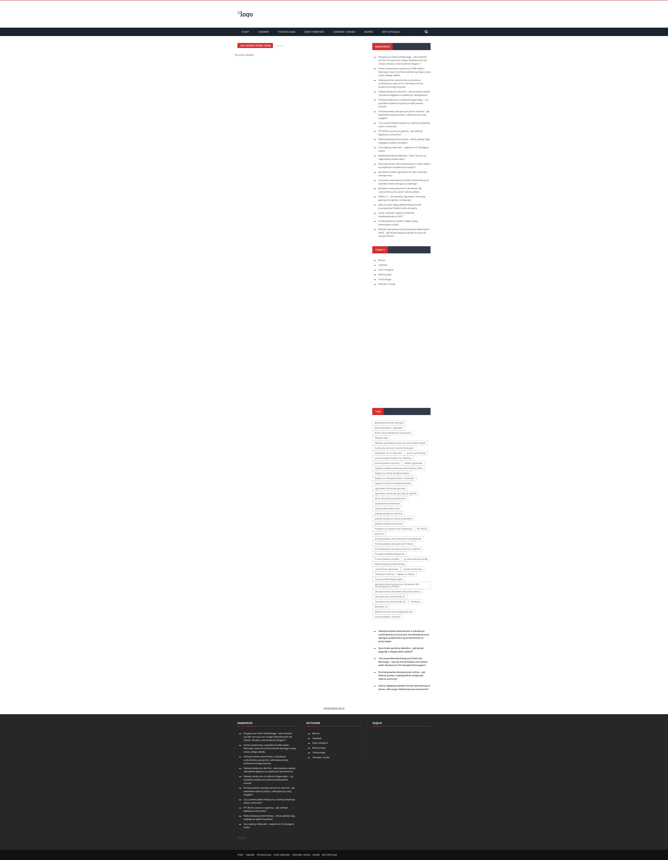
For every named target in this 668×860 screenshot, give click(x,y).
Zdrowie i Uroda (344, 31)
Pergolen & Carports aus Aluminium (393, 528)
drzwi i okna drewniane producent (393, 432)
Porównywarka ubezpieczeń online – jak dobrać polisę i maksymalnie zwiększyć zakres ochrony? (401, 675)
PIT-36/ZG (422, 528)
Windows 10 (381, 606)
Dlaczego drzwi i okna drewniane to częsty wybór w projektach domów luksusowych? (404, 165)
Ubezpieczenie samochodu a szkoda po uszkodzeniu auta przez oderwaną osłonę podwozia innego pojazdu (400, 83)
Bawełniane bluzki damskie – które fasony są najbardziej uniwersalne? (402, 157)
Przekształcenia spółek (387, 559)
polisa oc (379, 533)
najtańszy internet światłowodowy (393, 483)
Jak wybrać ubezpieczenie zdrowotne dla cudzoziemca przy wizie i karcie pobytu (400, 190)
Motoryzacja (391, 31)
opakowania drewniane (387, 503)
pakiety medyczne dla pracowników (393, 518)
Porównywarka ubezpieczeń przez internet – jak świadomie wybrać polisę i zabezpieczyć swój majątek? (404, 115)
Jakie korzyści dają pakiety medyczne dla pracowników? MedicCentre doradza (399, 206)
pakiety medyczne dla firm (389, 513)
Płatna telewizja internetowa (390, 564)
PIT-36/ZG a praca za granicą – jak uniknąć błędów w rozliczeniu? (400, 132)
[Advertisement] (367, 13)
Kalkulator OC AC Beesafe (388, 453)
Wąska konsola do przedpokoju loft (393, 611)
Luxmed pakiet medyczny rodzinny (393, 458)
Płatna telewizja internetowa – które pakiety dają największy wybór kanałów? (404, 141)
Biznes (368, 31)
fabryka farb (381, 437)
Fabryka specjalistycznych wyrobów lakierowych (400, 442)
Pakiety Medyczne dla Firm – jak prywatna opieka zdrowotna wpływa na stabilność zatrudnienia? (404, 93)
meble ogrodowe (413, 463)
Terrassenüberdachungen (389, 579)
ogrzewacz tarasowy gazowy (390, 488)
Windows (415, 601)
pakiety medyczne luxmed (388, 523)
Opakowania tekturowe (387, 508)
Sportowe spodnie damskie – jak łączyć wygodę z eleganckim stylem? (401, 649)
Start (245, 31)
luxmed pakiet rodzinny (387, 463)
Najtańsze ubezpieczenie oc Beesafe (394, 478)
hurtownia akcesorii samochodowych (394, 447)
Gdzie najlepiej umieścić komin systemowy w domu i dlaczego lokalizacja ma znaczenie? (404, 687)
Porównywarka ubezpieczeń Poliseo (394, 543)
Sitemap (241, 837)
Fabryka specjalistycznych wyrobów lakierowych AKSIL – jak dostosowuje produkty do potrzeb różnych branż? (403, 233)
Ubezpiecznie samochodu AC (390, 596)
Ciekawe (263, 31)
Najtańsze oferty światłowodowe (392, 473)
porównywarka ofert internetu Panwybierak (398, 538)
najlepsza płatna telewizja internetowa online (399, 468)
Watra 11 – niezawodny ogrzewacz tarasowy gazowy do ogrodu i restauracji (402, 198)
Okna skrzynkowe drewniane (390, 498)
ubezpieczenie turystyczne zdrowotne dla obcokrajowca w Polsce (397, 585)
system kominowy (412, 569)
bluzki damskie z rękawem (389, 427)
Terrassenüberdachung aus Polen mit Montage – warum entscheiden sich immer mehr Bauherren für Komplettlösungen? (403, 662)
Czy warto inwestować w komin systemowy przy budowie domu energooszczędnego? (403, 182)
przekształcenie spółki (416, 559)
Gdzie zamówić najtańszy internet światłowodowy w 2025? (396, 214)
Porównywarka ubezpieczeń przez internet (397, 548)
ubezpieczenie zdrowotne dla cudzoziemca (398, 591)
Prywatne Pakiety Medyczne (390, 553)
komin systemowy (416, 453)
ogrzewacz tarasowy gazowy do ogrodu (396, 493)
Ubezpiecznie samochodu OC (390, 601)
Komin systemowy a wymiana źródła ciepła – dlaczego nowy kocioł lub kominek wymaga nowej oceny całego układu (404, 72)
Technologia (286, 31)
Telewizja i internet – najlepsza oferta (394, 574)
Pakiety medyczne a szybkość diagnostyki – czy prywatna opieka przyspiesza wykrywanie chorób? (403, 103)
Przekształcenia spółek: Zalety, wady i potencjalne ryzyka (398, 222)
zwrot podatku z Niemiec (388, 616)
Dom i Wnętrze (314, 31)
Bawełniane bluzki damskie (389, 422)
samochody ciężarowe (386, 569)
